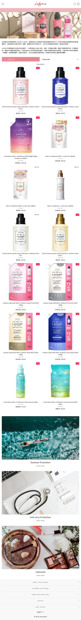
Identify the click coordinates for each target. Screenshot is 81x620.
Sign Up (40, 600)
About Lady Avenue (40, 582)
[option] (40, 10)
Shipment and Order (40, 588)
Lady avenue (40, 607)
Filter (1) (11, 59)
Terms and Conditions (40, 594)
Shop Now (40, 466)
